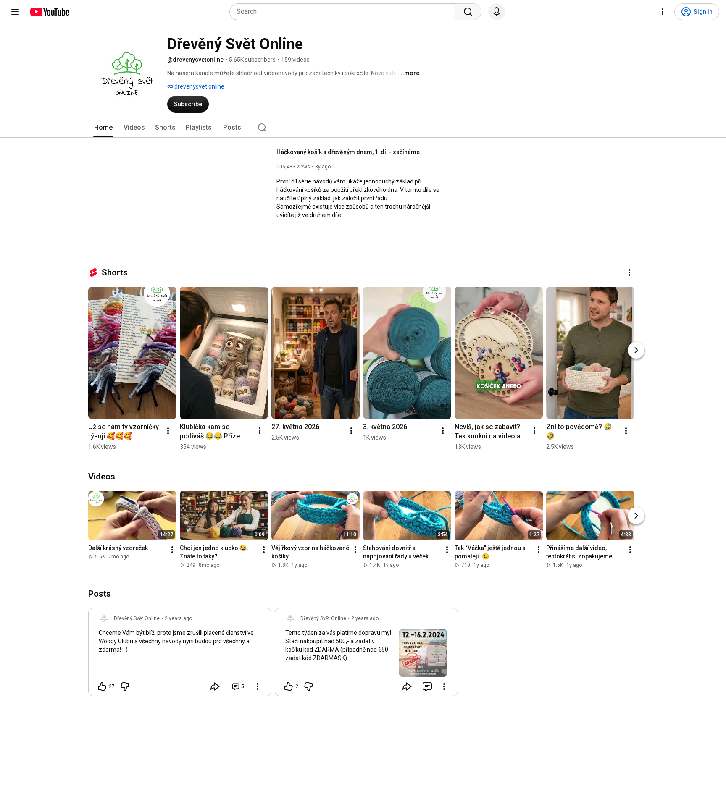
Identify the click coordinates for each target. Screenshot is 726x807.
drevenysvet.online (198, 86)
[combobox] (345, 12)
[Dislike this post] (125, 686)
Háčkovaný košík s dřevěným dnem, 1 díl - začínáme (348, 152)
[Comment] (427, 686)
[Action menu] (257, 686)
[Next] (636, 350)
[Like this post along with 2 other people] (288, 686)
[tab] (103, 128)
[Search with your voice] (496, 11)
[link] (180, 654)
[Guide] (15, 12)
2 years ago (178, 618)
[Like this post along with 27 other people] (102, 686)
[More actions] (629, 272)
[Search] (468, 11)
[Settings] (663, 12)
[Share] (215, 686)
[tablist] (363, 128)
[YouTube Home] (49, 12)
